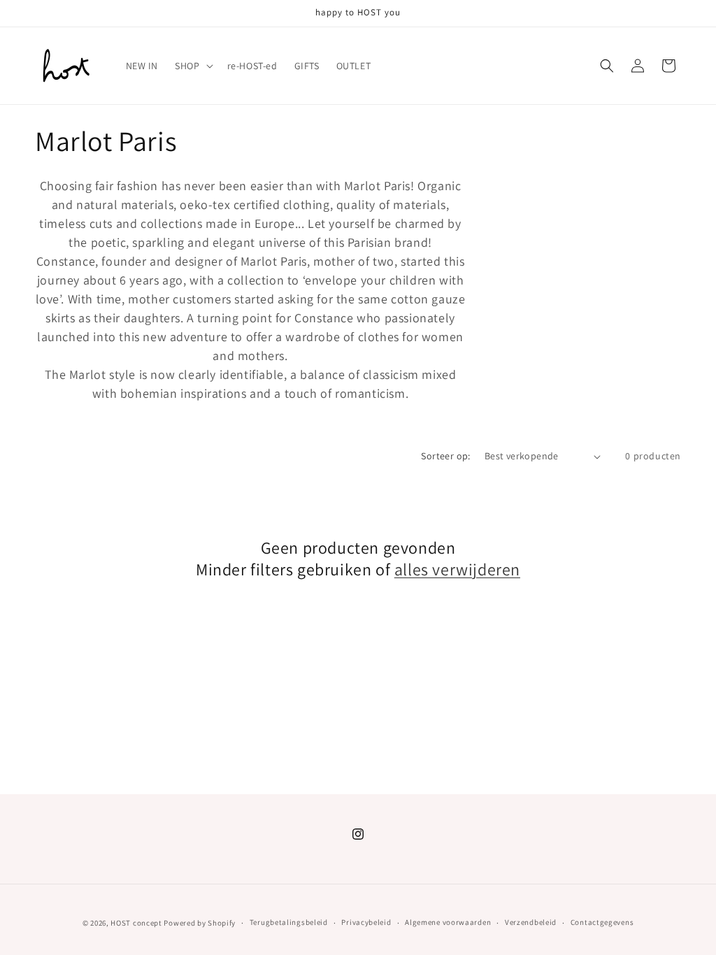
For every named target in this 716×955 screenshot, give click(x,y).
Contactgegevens (602, 922)
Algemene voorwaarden (448, 922)
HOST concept (136, 923)
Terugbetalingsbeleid (289, 922)
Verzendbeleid (531, 922)
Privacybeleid (366, 922)
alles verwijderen (457, 569)
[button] (192, 65)
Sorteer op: (445, 456)
